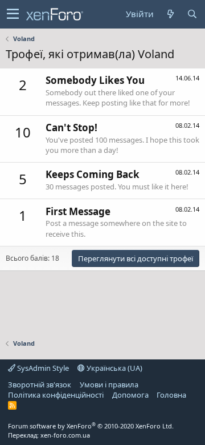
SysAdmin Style (42, 368)
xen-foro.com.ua (65, 435)
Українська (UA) (113, 368)
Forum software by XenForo (91, 426)
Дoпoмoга (130, 395)
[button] (12, 14)
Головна (171, 395)
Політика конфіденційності (56, 395)
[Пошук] (192, 14)
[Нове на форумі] (170, 14)
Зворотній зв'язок (39, 384)
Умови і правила (109, 384)
